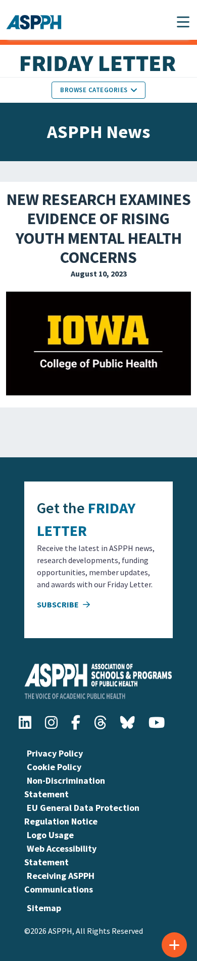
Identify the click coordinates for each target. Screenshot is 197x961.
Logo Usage (50, 835)
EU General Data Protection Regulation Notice (81, 814)
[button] (183, 22)
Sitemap (44, 908)
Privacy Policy (55, 753)
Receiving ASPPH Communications (59, 882)
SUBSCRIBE (58, 604)
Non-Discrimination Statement (64, 787)
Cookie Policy (54, 767)
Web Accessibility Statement (60, 855)
